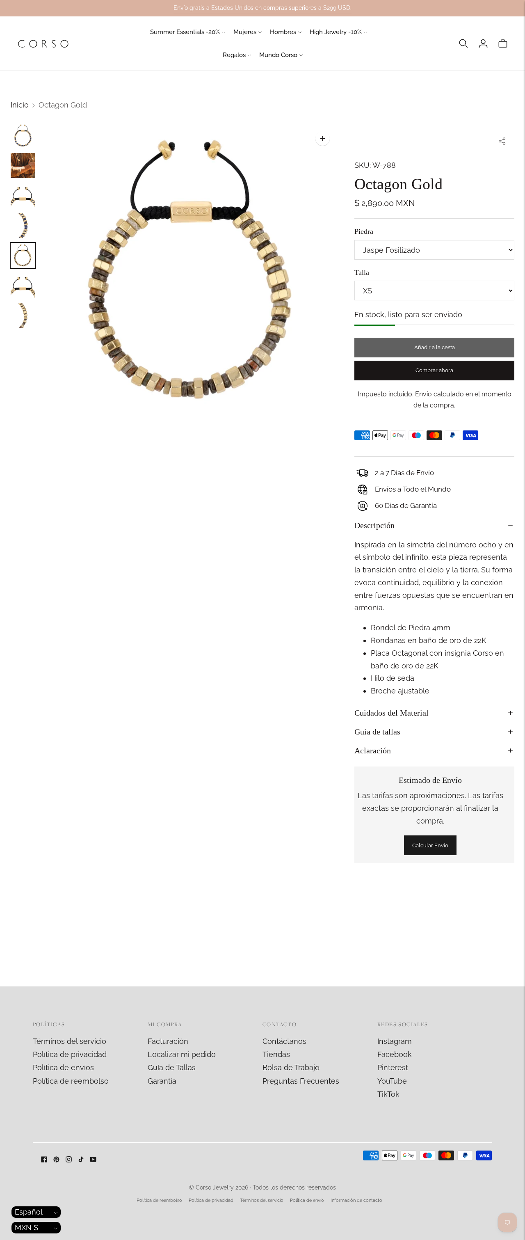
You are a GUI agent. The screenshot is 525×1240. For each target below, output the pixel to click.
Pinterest (392, 1067)
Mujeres (244, 32)
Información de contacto (356, 1200)
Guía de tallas (377, 731)
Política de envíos (63, 1067)
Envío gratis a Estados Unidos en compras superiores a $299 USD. (262, 8)
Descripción (374, 525)
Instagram (394, 1041)
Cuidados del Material (391, 712)
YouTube (392, 1081)
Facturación (168, 1041)
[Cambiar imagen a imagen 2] (23, 165)
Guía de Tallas (172, 1067)
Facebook (394, 1054)
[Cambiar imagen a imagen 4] (23, 225)
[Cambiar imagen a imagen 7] (23, 315)
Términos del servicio (69, 1041)
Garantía (162, 1081)
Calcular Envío (430, 845)
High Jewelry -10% (336, 32)
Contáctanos (284, 1041)
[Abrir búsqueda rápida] (463, 43)
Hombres (283, 32)
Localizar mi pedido (182, 1054)
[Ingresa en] (483, 43)
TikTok (388, 1094)
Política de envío (307, 1200)
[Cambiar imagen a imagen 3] (23, 195)
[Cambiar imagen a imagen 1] (23, 135)
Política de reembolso (71, 1081)
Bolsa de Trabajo (291, 1067)
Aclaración (372, 750)
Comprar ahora (434, 370)
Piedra (363, 231)
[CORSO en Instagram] (69, 1159)
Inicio (20, 105)
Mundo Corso (278, 55)
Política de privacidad (70, 1054)
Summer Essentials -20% (185, 32)
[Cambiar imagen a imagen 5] (23, 255)
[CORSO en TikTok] (81, 1159)
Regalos (234, 55)
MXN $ (26, 1227)
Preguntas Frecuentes (300, 1081)
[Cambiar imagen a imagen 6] (23, 285)
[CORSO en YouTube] (93, 1159)
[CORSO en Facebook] (44, 1159)
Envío (423, 394)
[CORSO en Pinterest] (56, 1159)
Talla (361, 272)
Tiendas (276, 1054)
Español (29, 1212)
